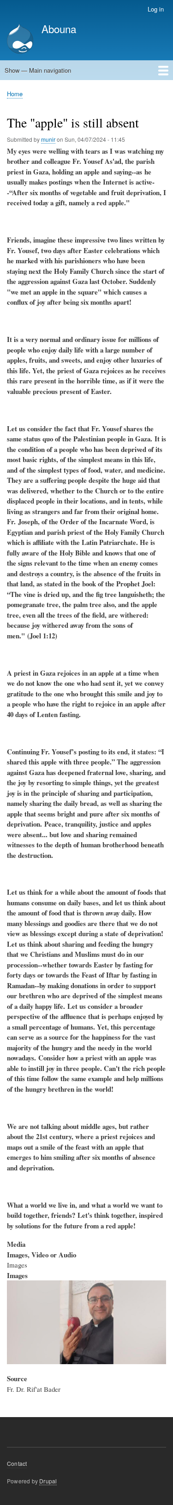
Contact (17, 1463)
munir (48, 139)
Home (15, 93)
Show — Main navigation (38, 70)
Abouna (59, 28)
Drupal (48, 1481)
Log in (156, 9)
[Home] (20, 39)
